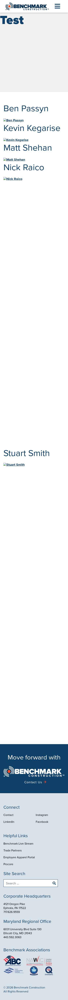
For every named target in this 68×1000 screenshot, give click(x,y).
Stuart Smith (26, 453)
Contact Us (33, 782)
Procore (8, 864)
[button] (57, 6)
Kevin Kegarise (31, 128)
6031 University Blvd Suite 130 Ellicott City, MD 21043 (22, 931)
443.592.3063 (12, 937)
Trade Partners (12, 850)
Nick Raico (23, 167)
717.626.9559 (11, 912)
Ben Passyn (26, 108)
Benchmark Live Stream (18, 843)
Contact (8, 815)
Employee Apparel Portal (19, 857)
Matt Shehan (27, 147)
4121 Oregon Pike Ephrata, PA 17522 (14, 906)
